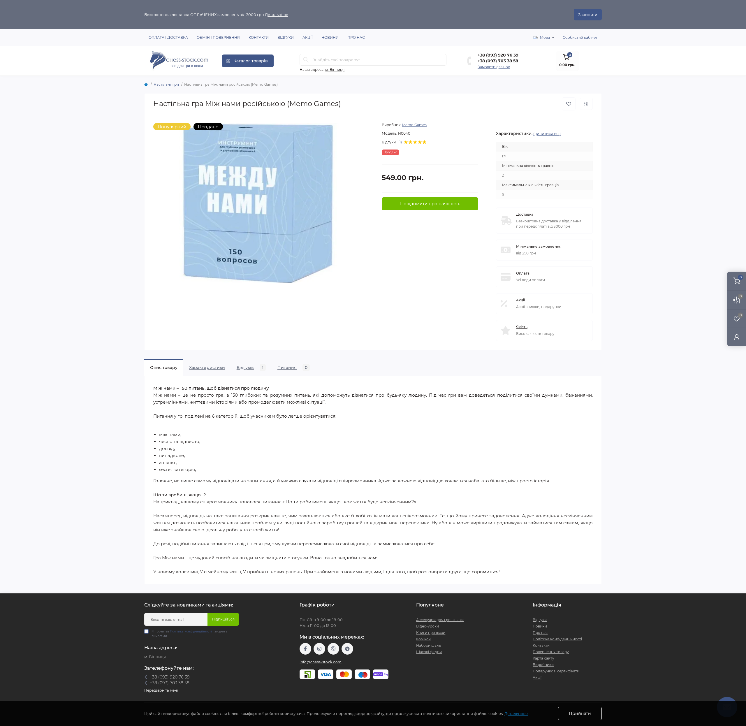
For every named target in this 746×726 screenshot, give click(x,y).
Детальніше (276, 14)
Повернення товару (551, 652)
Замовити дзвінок (494, 67)
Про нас (356, 37)
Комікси (423, 639)
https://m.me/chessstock (305, 649)
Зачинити (587, 14)
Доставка (524, 214)
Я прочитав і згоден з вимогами (189, 634)
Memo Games (414, 125)
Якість (521, 327)
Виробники (543, 664)
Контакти (259, 37)
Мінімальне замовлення (538, 246)
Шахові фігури (429, 652)
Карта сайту (543, 658)
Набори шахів (428, 645)
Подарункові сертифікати (556, 671)
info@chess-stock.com (321, 662)
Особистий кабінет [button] (580, 37)
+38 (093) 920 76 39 (498, 55)
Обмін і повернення (218, 37)
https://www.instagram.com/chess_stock (319, 649)
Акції (307, 37)
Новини (330, 37)
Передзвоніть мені (161, 690)
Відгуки (285, 37)
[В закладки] (569, 103)
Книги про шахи (430, 632)
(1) (400, 142)
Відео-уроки (427, 626)
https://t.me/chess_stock (347, 649)
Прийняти (580, 713)
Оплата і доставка (168, 37)
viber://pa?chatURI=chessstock (333, 649)
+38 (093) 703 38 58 (498, 61)
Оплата (522, 273)
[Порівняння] (586, 104)
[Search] (306, 60)
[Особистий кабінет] (736, 337)
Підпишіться (223, 619)
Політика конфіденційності (191, 631)
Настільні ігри (166, 84)
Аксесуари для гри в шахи (440, 620)
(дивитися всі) (547, 133)
